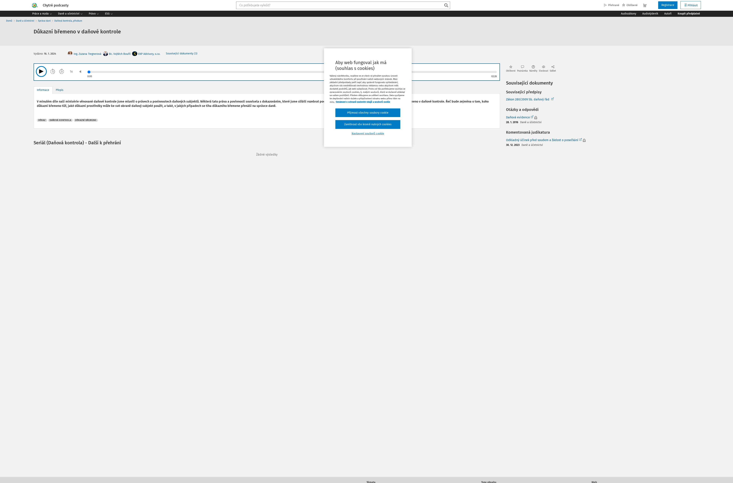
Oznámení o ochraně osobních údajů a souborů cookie (363, 102)
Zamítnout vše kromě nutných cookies (368, 124)
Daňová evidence (518, 117)
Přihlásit (693, 5)
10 (53, 71)
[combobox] (343, 5)
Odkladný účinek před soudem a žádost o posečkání (542, 140)
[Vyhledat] (446, 5)
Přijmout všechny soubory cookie (367, 112)
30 (62, 71)
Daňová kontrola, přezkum (68, 20)
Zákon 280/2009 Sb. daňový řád (527, 99)
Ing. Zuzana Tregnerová (87, 54)
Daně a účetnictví (25, 20)
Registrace (667, 5)
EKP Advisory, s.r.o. (149, 54)
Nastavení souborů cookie (368, 133)
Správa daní (44, 20)
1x (71, 71)
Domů (9, 20)
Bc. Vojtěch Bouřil (120, 54)
